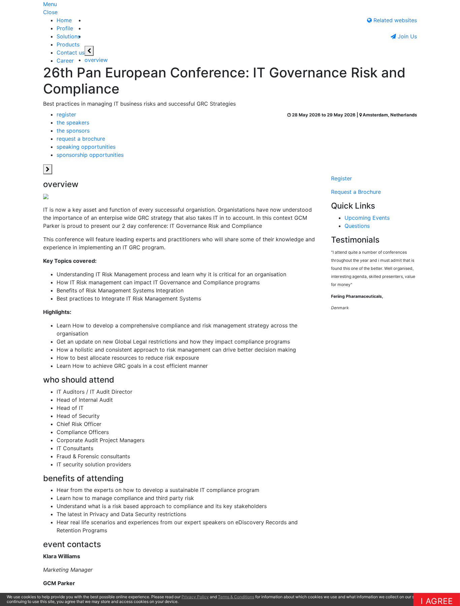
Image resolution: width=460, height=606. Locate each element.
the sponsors (73, 130)
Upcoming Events (367, 217)
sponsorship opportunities (90, 154)
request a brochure (81, 138)
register (66, 114)
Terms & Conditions (236, 596)
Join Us (406, 36)
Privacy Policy (195, 596)
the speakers (73, 122)
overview (96, 60)
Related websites (394, 20)
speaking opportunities (86, 146)
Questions (357, 225)
